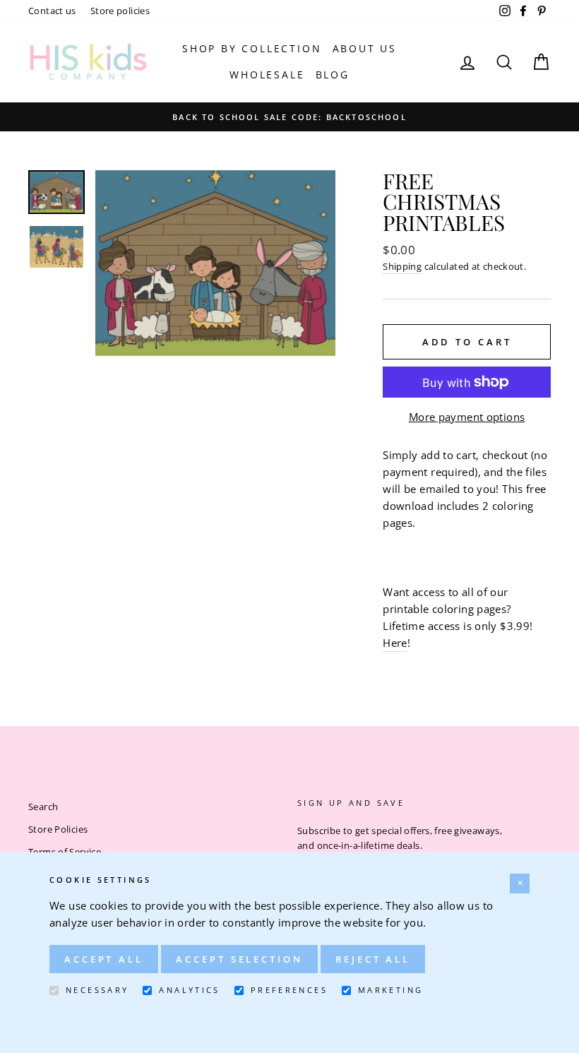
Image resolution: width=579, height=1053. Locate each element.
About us (365, 48)
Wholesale (266, 74)
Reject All (372, 959)
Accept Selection (239, 959)
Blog (333, 74)
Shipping (402, 266)
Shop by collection (251, 48)
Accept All (103, 959)
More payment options (467, 417)
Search (43, 806)
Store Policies (58, 829)
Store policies (120, 10)
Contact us (52, 10)
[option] (289, 116)
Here (395, 643)
